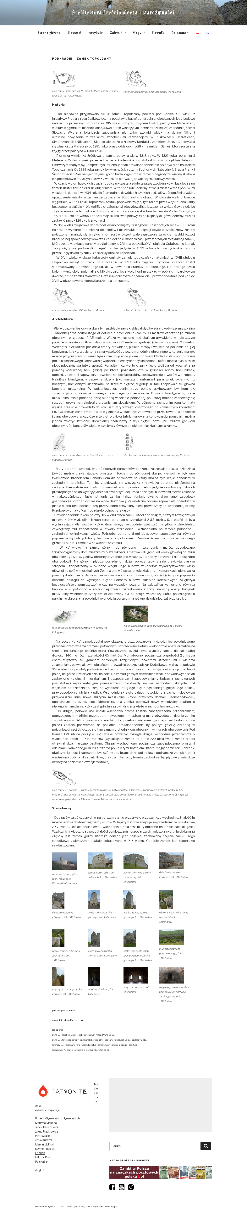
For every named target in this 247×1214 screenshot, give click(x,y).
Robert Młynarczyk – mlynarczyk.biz (57, 1118)
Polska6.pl (41, 1161)
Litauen (40, 1153)
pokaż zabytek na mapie (63, 1010)
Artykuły (96, 32)
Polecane (179, 32)
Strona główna (49, 32)
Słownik (157, 32)
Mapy (137, 32)
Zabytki (116, 32)
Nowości (74, 32)
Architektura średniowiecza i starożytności (123, 12)
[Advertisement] (160, 1105)
